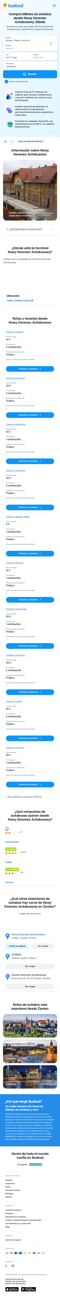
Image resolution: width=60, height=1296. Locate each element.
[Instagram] (6, 1266)
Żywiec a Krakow (15, 332)
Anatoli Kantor (12, 842)
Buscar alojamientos (18, 81)
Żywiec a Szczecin (15, 655)
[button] (51, 43)
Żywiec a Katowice (16, 424)
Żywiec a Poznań (15, 748)
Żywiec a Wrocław (15, 471)
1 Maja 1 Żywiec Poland (18, 301)
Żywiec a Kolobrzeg (16, 609)
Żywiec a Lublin (14, 702)
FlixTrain (9, 882)
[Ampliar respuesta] (51, 229)
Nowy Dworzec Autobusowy (28, 935)
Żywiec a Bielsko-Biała (17, 517)
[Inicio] (5, 141)
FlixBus (8, 862)
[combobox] (30, 39)
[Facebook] (13, 1266)
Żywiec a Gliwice (14, 563)
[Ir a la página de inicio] (13, 5)
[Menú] (54, 6)
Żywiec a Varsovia (15, 378)
